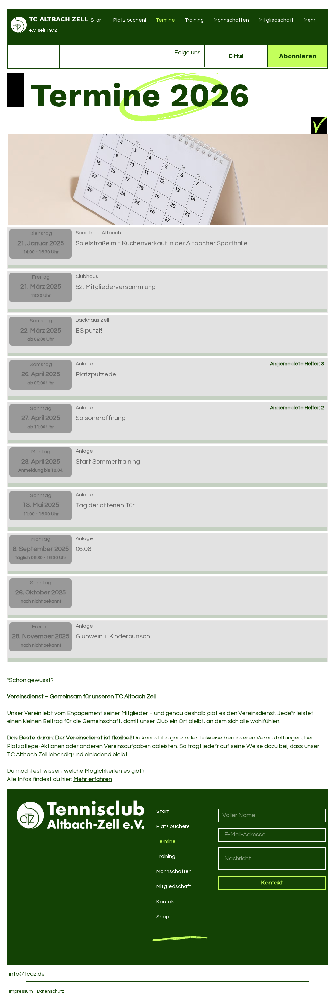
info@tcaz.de (27, 974)
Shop (162, 916)
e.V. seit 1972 (43, 30)
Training (165, 856)
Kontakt (166, 901)
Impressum (21, 991)
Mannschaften (174, 871)
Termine (166, 841)
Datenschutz (50, 991)
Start (162, 811)
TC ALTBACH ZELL (58, 19)
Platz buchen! (172, 826)
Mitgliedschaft (173, 886)
